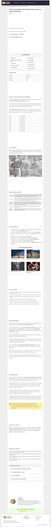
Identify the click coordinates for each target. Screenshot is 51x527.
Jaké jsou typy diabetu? (16, 475)
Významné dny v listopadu (14, 6)
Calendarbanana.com (4, 6)
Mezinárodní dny (9, 6)
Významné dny (22, 2)
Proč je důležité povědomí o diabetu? (18, 472)
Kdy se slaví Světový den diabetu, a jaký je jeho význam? (21, 468)
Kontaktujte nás (38, 518)
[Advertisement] (25, 20)
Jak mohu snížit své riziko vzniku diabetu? (19, 478)
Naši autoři (37, 519)
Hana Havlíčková (20, 499)
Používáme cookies (38, 516)
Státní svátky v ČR (27, 518)
